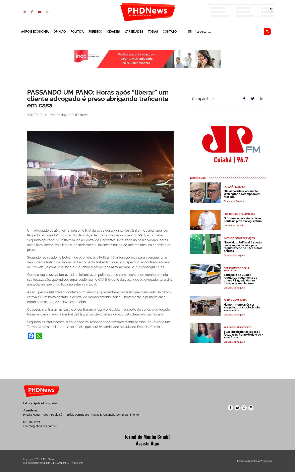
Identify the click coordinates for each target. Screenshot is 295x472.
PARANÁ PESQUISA (234, 187)
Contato (170, 31)
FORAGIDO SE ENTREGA (237, 327)
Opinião (60, 31)
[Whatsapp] (47, 12)
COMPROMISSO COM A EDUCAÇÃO (236, 269)
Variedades (134, 31)
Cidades (113, 31)
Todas (153, 31)
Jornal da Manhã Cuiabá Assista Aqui (148, 440)
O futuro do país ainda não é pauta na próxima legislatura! (243, 220)
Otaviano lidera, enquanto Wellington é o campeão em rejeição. (242, 194)
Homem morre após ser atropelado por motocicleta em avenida (242, 307)
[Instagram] (24, 12)
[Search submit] (267, 31)
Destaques (229, 201)
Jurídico (95, 31)
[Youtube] (39, 12)
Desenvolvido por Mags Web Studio (254, 461)
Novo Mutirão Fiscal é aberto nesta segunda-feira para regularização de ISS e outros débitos (243, 246)
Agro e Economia (35, 31)
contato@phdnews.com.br (40, 426)
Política (77, 31)
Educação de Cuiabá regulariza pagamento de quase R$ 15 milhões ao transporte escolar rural (240, 279)
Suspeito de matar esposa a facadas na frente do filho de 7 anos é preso (243, 334)
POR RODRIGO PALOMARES (239, 214)
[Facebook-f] (32, 12)
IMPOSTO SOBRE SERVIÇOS (239, 238)
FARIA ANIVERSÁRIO (235, 300)
